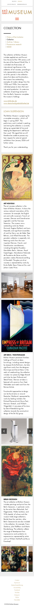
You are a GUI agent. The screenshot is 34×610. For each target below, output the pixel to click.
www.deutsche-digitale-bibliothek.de (16, 103)
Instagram (17, 595)
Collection (10, 39)
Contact (17, 580)
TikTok (17, 597)
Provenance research (14, 44)
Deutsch (14, 1)
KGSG (9, 47)
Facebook (17, 590)
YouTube (17, 592)
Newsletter (17, 600)
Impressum (17, 582)
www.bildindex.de (10, 101)
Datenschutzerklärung (17, 585)
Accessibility (17, 587)
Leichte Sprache (11, 4)
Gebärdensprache (22, 4)
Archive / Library (13, 42)
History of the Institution (15, 37)
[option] (14, 431)
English (20, 1)
